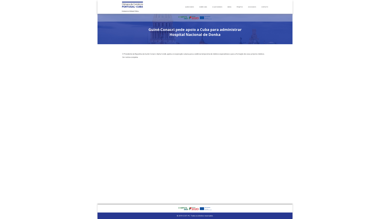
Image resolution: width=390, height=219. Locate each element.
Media (229, 7)
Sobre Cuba (203, 7)
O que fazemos (217, 7)
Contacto (264, 7)
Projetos (240, 7)
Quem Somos (189, 7)
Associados (252, 7)
